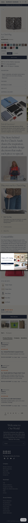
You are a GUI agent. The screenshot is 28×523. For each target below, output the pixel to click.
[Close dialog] (26, 253)
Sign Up (7, 263)
